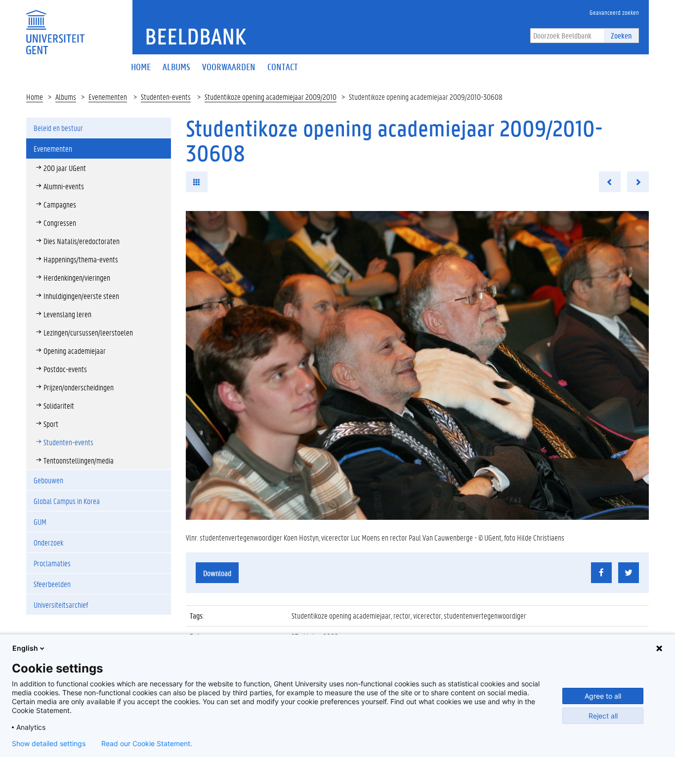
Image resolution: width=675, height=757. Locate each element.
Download (217, 573)
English (25, 648)
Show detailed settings (48, 744)
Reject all (603, 716)
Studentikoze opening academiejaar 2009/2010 (271, 96)
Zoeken (621, 35)
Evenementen (107, 96)
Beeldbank (195, 36)
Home (34, 96)
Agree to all (603, 696)
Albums (65, 96)
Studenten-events (166, 96)
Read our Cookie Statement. (146, 744)
